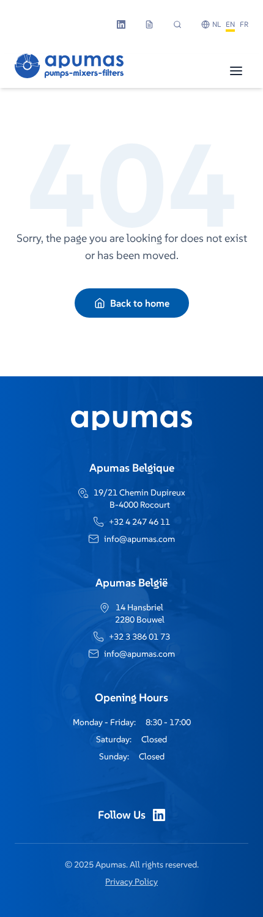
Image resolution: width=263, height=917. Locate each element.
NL (216, 24)
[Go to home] (69, 71)
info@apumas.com (139, 538)
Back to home (139, 303)
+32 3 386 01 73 (139, 636)
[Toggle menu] (236, 71)
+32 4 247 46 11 (139, 521)
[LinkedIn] (159, 815)
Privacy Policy (131, 881)
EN (230, 24)
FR (244, 24)
